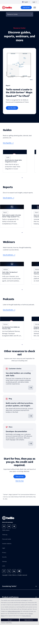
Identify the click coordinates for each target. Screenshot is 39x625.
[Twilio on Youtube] (19, 571)
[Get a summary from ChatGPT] (4, 526)
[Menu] (34, 7)
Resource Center (12, 14)
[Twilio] (7, 7)
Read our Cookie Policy (6, 622)
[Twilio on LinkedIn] (14, 571)
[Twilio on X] (9, 571)
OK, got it (10, 620)
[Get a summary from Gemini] (9, 526)
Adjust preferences (28, 620)
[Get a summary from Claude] (14, 526)
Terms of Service (26, 615)
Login (33, 2)
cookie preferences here (14, 611)
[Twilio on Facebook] (4, 571)
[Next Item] (22, 178)
